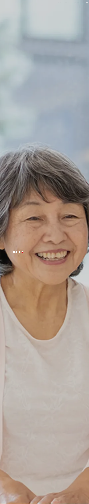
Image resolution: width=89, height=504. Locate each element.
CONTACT (83, 2)
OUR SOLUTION (66, 2)
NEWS (75, 2)
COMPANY (71, 2)
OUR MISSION (59, 2)
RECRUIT (78, 2)
